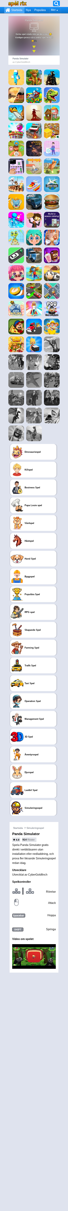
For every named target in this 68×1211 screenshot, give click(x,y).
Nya (28, 10)
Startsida (16, 10)
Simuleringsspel (35, 828)
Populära (40, 10)
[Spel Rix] (17, 3)
